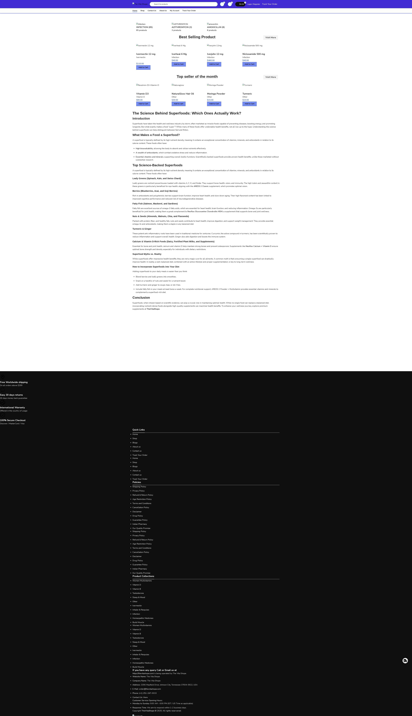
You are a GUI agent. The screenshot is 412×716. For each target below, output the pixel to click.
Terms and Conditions (142, 503)
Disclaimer (137, 511)
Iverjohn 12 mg (215, 54)
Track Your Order (269, 4)
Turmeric (247, 93)
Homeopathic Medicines (143, 618)
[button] (179, 104)
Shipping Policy (139, 486)
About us (137, 446)
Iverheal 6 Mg (179, 54)
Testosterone (138, 593)
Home (135, 434)
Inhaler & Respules (141, 610)
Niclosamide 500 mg (253, 54)
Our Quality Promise (141, 528)
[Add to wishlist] (150, 49)
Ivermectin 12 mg (145, 54)
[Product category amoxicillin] (206, 27)
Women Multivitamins (142, 580)
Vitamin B (137, 589)
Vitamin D (140, 97)
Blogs (135, 442)
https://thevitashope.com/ (143, 673)
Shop (135, 438)
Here (145, 697)
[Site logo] (140, 4)
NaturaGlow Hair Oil (183, 93)
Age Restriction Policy (142, 499)
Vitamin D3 (142, 93)
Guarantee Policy (140, 520)
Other (174, 97)
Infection (175, 57)
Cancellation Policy (141, 507)
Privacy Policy (139, 491)
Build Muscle (138, 622)
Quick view (145, 49)
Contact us (137, 451)
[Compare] (139, 49)
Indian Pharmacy (140, 524)
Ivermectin (140, 57)
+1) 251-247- (146, 693)
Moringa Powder (216, 93)
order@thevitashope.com (150, 689)
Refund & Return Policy (143, 495)
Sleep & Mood (139, 597)
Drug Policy (138, 516)
